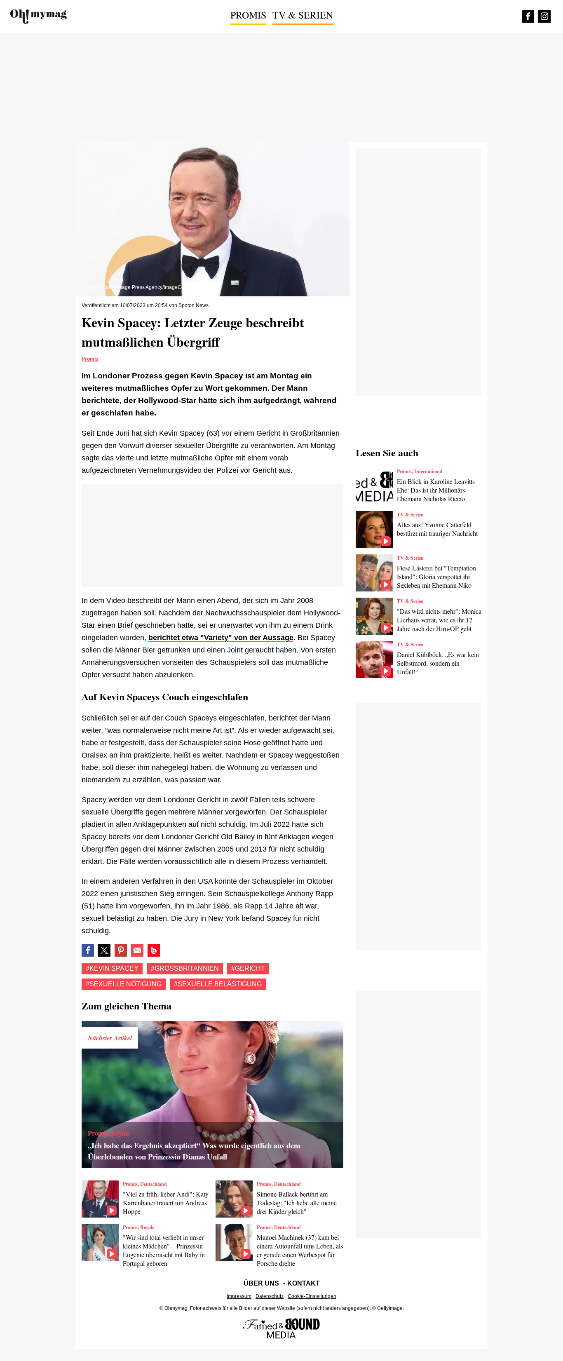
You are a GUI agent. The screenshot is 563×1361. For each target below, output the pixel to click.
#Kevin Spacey (112, 968)
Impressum (239, 1296)
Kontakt (303, 1283)
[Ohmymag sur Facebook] (528, 16)
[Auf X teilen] (104, 950)
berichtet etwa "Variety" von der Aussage (220, 638)
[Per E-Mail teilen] (137, 950)
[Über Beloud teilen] (154, 950)
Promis (248, 14)
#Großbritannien (185, 968)
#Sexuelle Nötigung (124, 984)
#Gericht (248, 968)
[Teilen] (121, 950)
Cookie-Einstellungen (312, 1296)
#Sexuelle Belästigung (218, 984)
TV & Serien (302, 14)
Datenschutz (270, 1296)
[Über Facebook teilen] (88, 950)
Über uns (261, 1283)
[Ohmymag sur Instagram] (544, 16)
